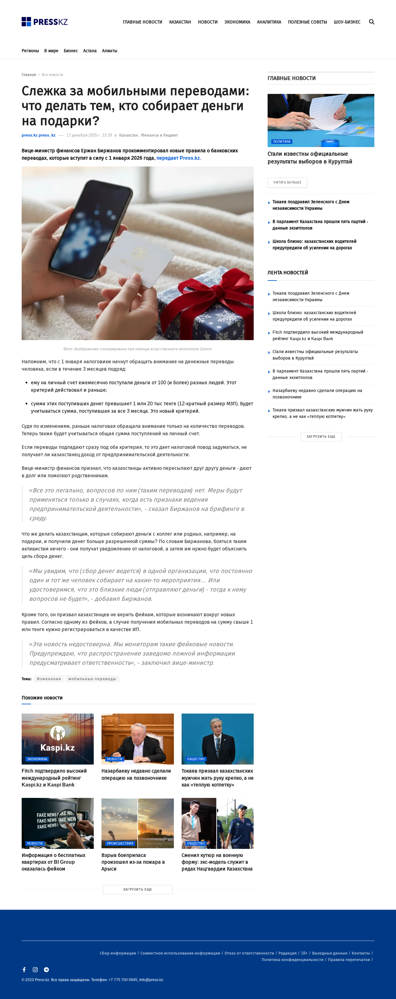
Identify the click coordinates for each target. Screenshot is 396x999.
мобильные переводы (92, 679)
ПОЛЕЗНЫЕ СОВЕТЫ (307, 22)
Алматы (109, 50)
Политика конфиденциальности (293, 959)
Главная (29, 75)
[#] (45, 20)
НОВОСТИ (208, 22)
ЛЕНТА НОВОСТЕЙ (288, 273)
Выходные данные (330, 953)
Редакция (288, 953)
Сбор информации (118, 953)
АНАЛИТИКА (269, 22)
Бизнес (71, 50)
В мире (51, 50)
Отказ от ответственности (250, 953)
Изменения (49, 679)
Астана (90, 50)
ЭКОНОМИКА (237, 22)
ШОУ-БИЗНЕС (347, 22)
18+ (305, 953)
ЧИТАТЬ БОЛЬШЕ (287, 182)
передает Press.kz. (179, 158)
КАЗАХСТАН (180, 22)
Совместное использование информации (180, 953)
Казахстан (129, 135)
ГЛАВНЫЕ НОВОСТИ (142, 22)
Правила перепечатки (349, 959)
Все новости (52, 75)
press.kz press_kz (39, 135)
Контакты (361, 953)
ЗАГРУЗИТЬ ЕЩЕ (137, 889)
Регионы (30, 50)
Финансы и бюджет (159, 135)
